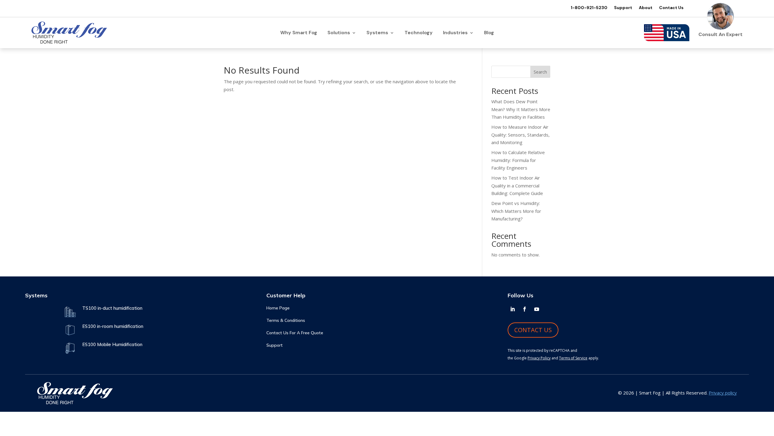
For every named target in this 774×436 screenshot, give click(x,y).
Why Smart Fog (298, 33)
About (645, 7)
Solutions (338, 33)
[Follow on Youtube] (536, 309)
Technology (419, 33)
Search (540, 72)
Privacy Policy (539, 358)
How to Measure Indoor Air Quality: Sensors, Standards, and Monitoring (520, 134)
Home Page (278, 308)
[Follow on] (549, 309)
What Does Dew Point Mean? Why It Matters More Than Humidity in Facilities (520, 109)
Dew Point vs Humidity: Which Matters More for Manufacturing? (516, 211)
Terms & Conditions (285, 320)
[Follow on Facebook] (524, 309)
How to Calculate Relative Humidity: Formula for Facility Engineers (518, 160)
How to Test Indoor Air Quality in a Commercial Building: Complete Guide (517, 185)
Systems (377, 33)
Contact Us (671, 7)
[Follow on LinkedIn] (512, 309)
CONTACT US (533, 330)
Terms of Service (573, 358)
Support (623, 7)
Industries (455, 33)
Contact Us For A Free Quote (294, 333)
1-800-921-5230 (589, 7)
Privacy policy (723, 393)
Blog (489, 33)
